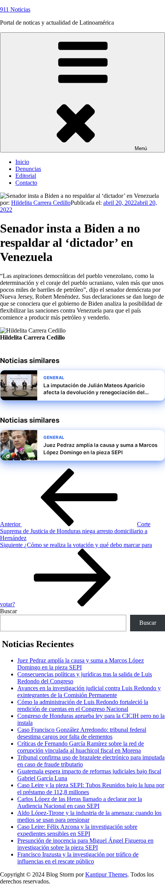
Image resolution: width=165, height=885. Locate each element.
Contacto (26, 182)
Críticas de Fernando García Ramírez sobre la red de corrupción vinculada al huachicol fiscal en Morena (80, 747)
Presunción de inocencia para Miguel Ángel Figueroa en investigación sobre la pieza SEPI (85, 844)
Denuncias (28, 169)
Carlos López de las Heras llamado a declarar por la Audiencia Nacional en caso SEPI (79, 802)
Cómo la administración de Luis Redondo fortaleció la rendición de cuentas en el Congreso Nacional (82, 705)
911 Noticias (15, 9)
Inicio (22, 162)
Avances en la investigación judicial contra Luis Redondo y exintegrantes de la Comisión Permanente (89, 691)
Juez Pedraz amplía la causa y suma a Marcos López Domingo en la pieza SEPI (80, 664)
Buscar (8, 611)
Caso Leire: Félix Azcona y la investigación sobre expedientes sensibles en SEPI (77, 830)
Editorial (25, 175)
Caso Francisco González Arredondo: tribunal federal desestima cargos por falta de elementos (81, 733)
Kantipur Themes (106, 874)
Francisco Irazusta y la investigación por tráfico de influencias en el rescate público (78, 858)
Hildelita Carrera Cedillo (41, 202)
